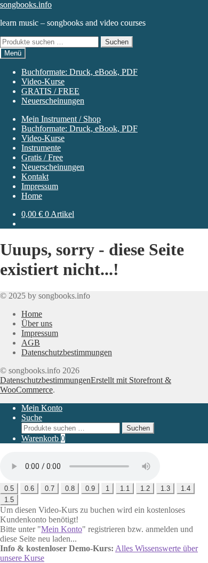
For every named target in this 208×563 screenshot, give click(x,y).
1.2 (145, 488)
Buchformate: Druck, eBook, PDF (79, 71)
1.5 (9, 500)
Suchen (117, 42)
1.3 (165, 488)
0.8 (70, 488)
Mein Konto (41, 407)
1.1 (125, 488)
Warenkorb (43, 438)
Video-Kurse (43, 81)
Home (31, 195)
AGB (30, 342)
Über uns (36, 323)
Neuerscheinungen (52, 100)
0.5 (9, 488)
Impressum (39, 186)
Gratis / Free (42, 157)
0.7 (49, 488)
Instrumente (41, 147)
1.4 (185, 488)
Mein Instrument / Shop (61, 118)
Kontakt (35, 176)
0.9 (90, 488)
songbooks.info (26, 4)
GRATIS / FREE (50, 91)
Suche (31, 417)
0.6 (29, 488)
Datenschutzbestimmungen (66, 352)
